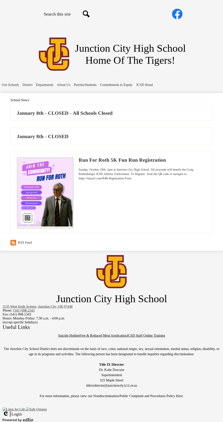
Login (12, 414)
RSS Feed (25, 242)
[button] (10, 85)
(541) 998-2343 (24, 310)
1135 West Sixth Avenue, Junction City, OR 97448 (38, 306)
